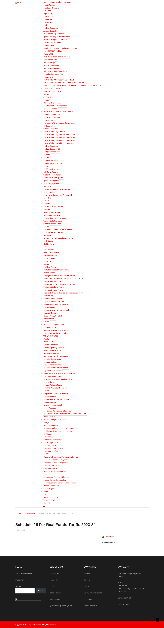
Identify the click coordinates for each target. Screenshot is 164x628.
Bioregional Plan (50, 327)
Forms (46, 264)
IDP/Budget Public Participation (56, 189)
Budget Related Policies (53, 163)
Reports (46, 166)
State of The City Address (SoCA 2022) (59, 143)
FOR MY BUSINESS (50, 336)
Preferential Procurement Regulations (59, 373)
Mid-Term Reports (51, 169)
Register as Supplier (51, 362)
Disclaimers (48, 94)
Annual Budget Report (52, 31)
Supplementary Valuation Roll (56, 310)
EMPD (45, 454)
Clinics (46, 226)
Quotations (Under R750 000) (55, 356)
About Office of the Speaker (55, 106)
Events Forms (49, 273)
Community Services (51, 468)
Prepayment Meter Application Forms (59, 275)
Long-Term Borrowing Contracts (57, 2)
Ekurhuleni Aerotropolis (93, 593)
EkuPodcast (48, 503)
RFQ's (52, 586)
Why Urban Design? (51, 65)
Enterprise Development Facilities (57, 411)
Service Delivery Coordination (54, 480)
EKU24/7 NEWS (49, 500)
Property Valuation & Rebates (56, 304)
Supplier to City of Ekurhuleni (55, 368)
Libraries (47, 235)
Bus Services (48, 250)
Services (46, 209)
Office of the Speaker (52, 103)
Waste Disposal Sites (52, 224)
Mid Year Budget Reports (53, 34)
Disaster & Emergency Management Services (61, 457)
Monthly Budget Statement (55, 39)
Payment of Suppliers (52, 370)
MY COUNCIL (48, 97)
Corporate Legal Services (53, 448)
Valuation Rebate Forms (53, 287)
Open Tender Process (52, 350)
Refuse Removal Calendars (54, 218)
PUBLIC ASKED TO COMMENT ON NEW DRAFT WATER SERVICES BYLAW (72, 85)
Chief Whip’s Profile (51, 114)
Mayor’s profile (49, 120)
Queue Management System (61, 606)
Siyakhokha (48, 296)
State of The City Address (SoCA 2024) (59, 137)
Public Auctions (49, 408)
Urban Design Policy (51, 68)
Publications (48, 382)
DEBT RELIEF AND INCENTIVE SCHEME (58, 80)
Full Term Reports (50, 172)
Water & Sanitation (51, 212)
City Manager (48, 488)
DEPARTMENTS (49, 416)
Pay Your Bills (49, 258)
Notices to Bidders (51, 353)
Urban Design (49, 62)
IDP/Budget (48, 22)
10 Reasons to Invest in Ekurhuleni (57, 379)
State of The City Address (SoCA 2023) (59, 140)
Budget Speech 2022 (51, 152)
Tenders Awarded (50, 345)
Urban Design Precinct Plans (55, 71)
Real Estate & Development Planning (57, 431)
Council (46, 100)
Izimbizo (47, 186)
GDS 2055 (47, 11)
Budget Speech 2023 (51, 149)
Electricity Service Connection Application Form (63, 293)
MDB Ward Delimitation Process (56, 57)
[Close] (44, 506)
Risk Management (50, 445)
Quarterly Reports (51, 180)
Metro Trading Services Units (54, 419)
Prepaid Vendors (50, 255)
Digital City (48, 13)
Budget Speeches (50, 28)
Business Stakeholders (52, 376)
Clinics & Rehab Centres (53, 232)
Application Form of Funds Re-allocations (60, 48)
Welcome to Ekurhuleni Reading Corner (59, 238)
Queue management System (55, 330)
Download (110, 537)
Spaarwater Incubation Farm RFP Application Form (64, 414)
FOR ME (46, 201)
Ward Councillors (50, 129)
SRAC (45, 474)
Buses (45, 247)
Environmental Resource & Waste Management (62, 428)
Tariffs (46, 321)
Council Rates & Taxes (52, 298)
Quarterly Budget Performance (56, 37)
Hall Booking (48, 244)
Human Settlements (52, 252)
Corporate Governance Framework (57, 195)
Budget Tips (48, 45)
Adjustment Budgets (52, 42)
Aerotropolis (48, 16)
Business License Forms (53, 290)
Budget (46, 25)
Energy (46, 422)
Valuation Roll (49, 307)
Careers (46, 203)
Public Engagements (52, 183)
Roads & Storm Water (52, 465)
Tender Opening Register (53, 347)
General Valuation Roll (52, 316)
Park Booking (49, 241)
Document (30, 514)
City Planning (48, 437)
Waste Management (52, 215)
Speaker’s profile (50, 108)
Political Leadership (51, 117)
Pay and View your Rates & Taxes (57, 301)
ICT (44, 494)
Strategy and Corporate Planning (56, 477)
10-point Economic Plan (53, 74)
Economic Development (52, 439)
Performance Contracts (53, 91)
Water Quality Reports (52, 175)
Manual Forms (49, 319)
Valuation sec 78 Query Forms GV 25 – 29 (60, 284)
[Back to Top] (157, 620)
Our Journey (54, 573)
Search (18, 586)
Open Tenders (49, 342)
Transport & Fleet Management (55, 463)
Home (20, 514)
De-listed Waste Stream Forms (56, 270)
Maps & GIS (48, 54)
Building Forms (49, 267)
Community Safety (50, 451)
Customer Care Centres (53, 206)
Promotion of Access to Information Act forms (63, 278)
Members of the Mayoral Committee (59, 123)
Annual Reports (49, 19)
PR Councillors (49, 126)
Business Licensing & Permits (55, 333)
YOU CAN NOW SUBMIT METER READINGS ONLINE (63, 83)
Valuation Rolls (49, 396)
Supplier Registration (52, 359)
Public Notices (49, 192)
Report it (47, 261)
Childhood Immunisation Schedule (57, 229)
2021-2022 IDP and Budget (54, 51)
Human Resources (50, 497)
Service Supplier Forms (52, 281)
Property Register (50, 313)
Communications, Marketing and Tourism (59, 483)
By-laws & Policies (50, 160)
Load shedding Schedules (53, 324)
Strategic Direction (51, 8)
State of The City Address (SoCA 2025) (59, 134)
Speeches (47, 198)
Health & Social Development (54, 471)
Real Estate (47, 434)
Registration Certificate (53, 88)
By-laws (46, 155)
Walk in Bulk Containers (53, 221)
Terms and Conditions (24, 573)
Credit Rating (49, 5)
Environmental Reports (53, 178)
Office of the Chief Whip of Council (58, 111)
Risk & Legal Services (51, 442)
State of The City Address (54, 131)
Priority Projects (50, 60)
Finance (46, 491)
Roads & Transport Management (56, 460)
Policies (46, 157)
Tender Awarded (90, 606)
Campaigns (48, 77)
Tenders (46, 339)
